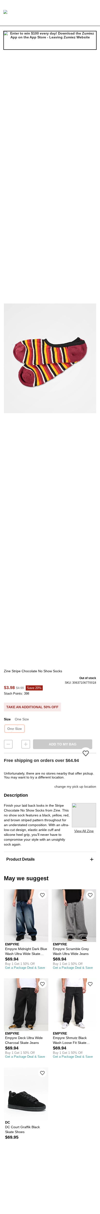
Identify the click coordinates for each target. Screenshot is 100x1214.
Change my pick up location (75, 786)
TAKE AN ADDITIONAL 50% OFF (32, 707)
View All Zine (84, 831)
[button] (50, 358)
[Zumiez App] (50, 40)
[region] (50, 358)
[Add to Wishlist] (42, 895)
